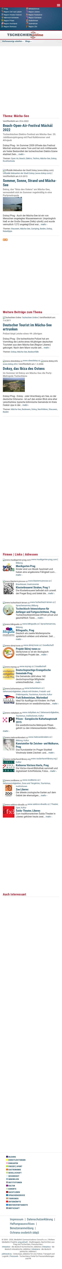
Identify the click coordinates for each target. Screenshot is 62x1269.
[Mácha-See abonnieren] (4, 240)
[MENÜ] (58, 3)
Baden (43, 228)
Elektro (29, 158)
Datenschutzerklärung (40, 1219)
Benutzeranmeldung (21, 1228)
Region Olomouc (10, 26)
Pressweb (14, 1256)
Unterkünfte (14, 1202)
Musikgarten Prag (25, 566)
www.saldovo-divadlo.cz (38, 804)
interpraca (36, 1249)
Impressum (16, 1219)
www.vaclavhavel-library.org (43, 758)
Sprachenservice (23, 605)
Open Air (14, 158)
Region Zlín (33, 26)
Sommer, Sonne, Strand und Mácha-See (29, 183)
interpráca (46, 1247)
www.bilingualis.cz (30, 624)
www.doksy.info (10, 364)
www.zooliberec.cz (30, 780)
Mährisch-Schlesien (11, 18)
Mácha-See (45, 158)
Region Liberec (34, 12)
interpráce (6, 1247)
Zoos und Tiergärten (31, 783)
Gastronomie (33, 584)
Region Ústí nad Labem (13, 12)
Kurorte (42, 694)
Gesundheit (13, 1176)
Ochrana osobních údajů (24, 1232)
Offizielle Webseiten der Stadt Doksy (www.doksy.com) (27, 173)
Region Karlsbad (35, 18)
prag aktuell (23, 1242)
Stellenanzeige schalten (12, 41)
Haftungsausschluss (22, 1223)
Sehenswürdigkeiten (12, 691)
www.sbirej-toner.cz (32, 645)
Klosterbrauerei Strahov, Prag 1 (33, 587)
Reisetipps (7, 231)
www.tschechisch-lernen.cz (42, 602)
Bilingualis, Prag (25, 630)
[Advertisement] (31, 79)
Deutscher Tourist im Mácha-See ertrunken (27, 327)
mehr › (21, 154)
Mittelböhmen (34, 9)
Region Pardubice (35, 15)
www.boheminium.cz (34, 688)
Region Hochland (10, 24)
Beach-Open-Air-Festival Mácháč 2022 (28, 127)
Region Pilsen (9, 21)
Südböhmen (33, 21)
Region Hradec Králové (12, 15)
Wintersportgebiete (18, 1205)
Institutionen (31, 716)
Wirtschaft (14, 1208)
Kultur (49, 694)
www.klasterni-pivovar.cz (39, 581)
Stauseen (15, 228)
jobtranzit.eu (7, 1254)
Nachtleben (43, 409)
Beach (22, 158)
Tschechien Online (30, 317)
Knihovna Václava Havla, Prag (32, 765)
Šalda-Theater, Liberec (28, 810)
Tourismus (33, 694)
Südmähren (33, 24)
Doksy (53, 158)
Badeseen (26, 409)
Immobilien (13, 1179)
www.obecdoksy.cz (31, 360)
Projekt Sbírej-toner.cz (28, 648)
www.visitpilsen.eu (30, 712)
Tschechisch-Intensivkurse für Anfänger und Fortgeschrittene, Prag (36, 610)
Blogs (27, 41)
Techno (36, 158)
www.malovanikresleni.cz (39, 737)
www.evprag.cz (27, 666)
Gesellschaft (48, 645)
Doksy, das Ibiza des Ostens (24, 368)
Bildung (19, 563)
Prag (6, 9)
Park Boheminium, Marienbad (32, 697)
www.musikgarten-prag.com (44, 559)
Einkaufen (13, 1163)
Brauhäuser (21, 584)
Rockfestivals (9, 161)
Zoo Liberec (22, 789)
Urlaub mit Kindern (30, 691)
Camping (35, 228)
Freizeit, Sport (15, 1166)
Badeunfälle (33, 352)
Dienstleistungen (17, 1160)
